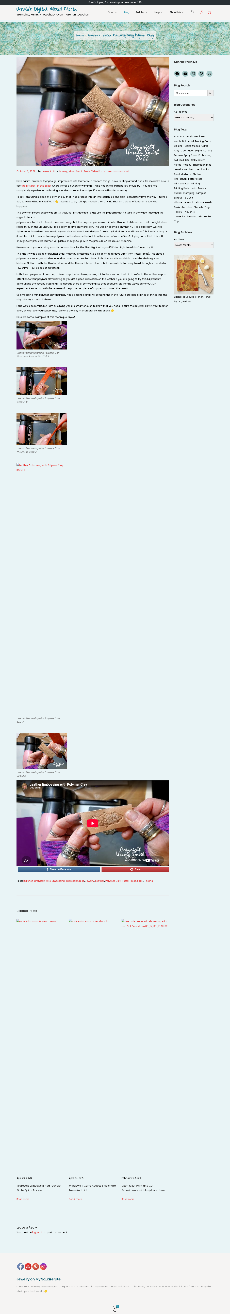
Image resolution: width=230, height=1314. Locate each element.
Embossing (58, 881)
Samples (201, 193)
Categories (180, 111)
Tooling (148, 881)
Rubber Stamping (184, 193)
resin (193, 188)
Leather (99, 881)
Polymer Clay (113, 881)
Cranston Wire (42, 881)
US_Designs (184, 301)
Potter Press (129, 881)
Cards (204, 146)
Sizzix (140, 881)
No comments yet (118, 171)
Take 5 (178, 212)
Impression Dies (75, 881)
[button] (192, 11)
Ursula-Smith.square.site (93, 1286)
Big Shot (28, 881)
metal (198, 169)
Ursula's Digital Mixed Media (47, 9)
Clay (176, 150)
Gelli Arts (184, 160)
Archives (179, 239)
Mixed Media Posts (79, 171)
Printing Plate (181, 188)
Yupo (177, 221)
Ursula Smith (49, 171)
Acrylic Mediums (195, 136)
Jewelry (92, 35)
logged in (37, 1232)
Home (80, 35)
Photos (197, 174)
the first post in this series (36, 185)
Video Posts (98, 171)
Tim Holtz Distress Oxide (188, 216)
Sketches (187, 207)
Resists (202, 188)
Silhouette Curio (183, 197)
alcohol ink (180, 141)
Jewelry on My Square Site (39, 1279)
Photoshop (180, 179)
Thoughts (189, 212)
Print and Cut (182, 183)
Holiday (187, 164)
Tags (207, 207)
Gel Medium (198, 160)
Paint (206, 169)
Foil (176, 160)
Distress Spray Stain (185, 155)
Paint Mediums (182, 174)
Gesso (177, 164)
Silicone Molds (204, 202)
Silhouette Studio (184, 202)
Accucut (179, 136)
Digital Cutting (203, 150)
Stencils (198, 207)
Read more (23, 1199)
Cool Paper (187, 150)
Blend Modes (192, 146)
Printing (195, 183)
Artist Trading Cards (199, 141)
